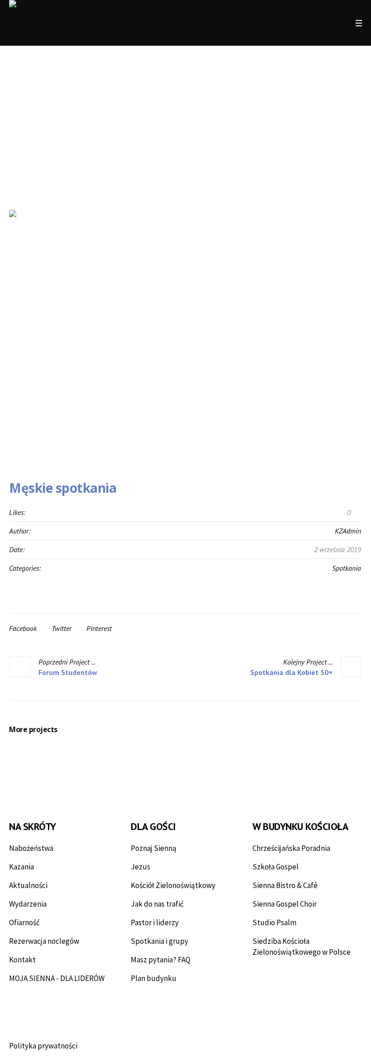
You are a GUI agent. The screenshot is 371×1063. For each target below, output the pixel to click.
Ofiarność (24, 922)
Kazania (21, 867)
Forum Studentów (67, 672)
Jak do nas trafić (157, 904)
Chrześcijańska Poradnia (291, 848)
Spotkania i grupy (159, 941)
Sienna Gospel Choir (284, 904)
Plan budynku (153, 978)
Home (158, 164)
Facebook (23, 628)
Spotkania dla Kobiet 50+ (291, 672)
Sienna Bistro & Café (285, 885)
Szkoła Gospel (275, 867)
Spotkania (346, 568)
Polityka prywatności (43, 1046)
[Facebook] (306, 23)
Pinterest (99, 628)
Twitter (61, 628)
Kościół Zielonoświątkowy (173, 885)
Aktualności (28, 885)
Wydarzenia (28, 904)
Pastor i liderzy (155, 922)
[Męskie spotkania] (185, 335)
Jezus (140, 867)
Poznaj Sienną (153, 848)
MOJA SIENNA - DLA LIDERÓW (57, 978)
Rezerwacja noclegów (44, 941)
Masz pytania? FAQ (160, 960)
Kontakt (22, 960)
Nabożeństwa (31, 848)
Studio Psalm (274, 922)
